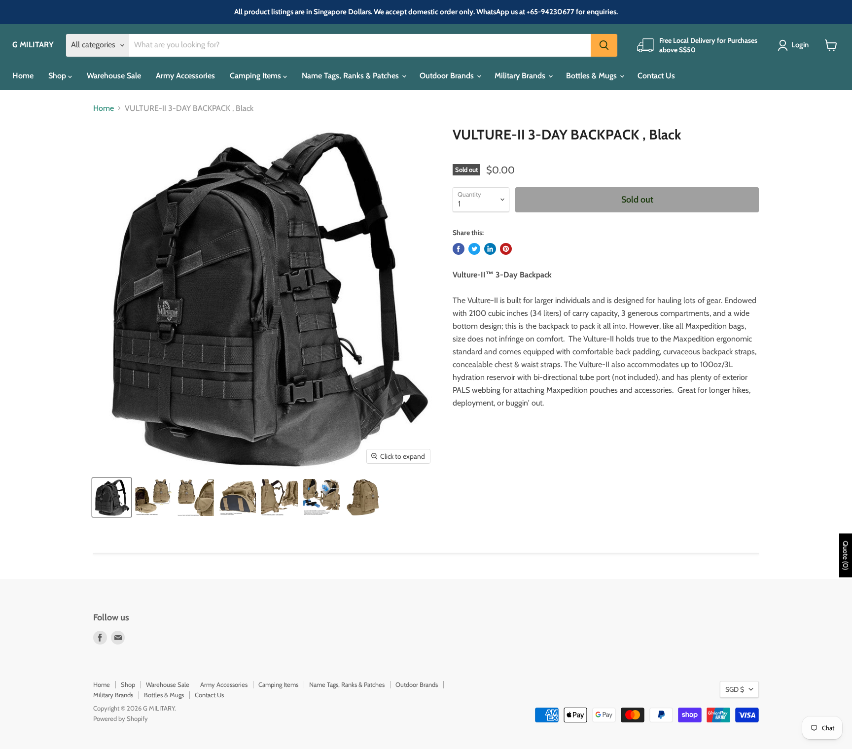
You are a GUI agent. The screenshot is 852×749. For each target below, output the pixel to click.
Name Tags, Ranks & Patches (351, 75)
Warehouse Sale (114, 75)
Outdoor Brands (448, 75)
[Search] (604, 45)
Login (800, 44)
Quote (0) (845, 555)
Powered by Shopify (120, 718)
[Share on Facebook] (458, 249)
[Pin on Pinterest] (506, 249)
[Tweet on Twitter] (474, 249)
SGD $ (734, 689)
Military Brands (521, 75)
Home (23, 75)
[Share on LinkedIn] (490, 249)
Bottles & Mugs (592, 75)
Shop (58, 75)
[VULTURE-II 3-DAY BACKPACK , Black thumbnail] (111, 497)
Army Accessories (185, 75)
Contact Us (656, 75)
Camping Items (256, 75)
